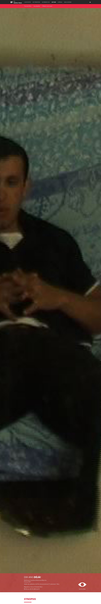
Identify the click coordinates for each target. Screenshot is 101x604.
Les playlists (37, 6)
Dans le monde (67, 2)
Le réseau (60, 2)
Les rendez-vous (46, 2)
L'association (27, 2)
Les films (54, 2)
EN (90, 2)
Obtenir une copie (47, 6)
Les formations (36, 2)
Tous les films (27, 6)
